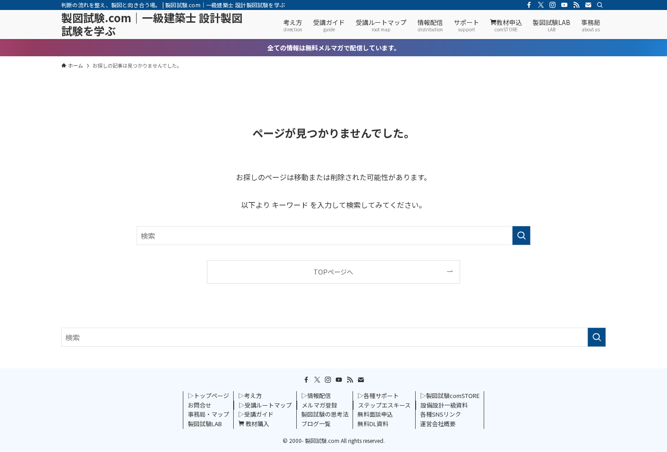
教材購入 (256, 423)
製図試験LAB (205, 423)
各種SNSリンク (440, 414)
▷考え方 (250, 395)
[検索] (600, 5)
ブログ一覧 (316, 423)
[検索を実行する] (521, 235)
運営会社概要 (438, 423)
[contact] (588, 5)
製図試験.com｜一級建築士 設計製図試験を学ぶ (151, 24)
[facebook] (529, 5)
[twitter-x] (541, 5)
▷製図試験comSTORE (450, 395)
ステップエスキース (384, 405)
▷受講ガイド (256, 414)
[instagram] (553, 5)
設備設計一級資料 (444, 405)
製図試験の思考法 (324, 414)
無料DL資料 (373, 423)
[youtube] (564, 5)
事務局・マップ (208, 414)
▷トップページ (208, 395)
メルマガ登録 (319, 405)
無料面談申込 (375, 414)
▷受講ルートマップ (265, 405)
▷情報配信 (316, 395)
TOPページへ (333, 271)
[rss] (576, 5)
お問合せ (199, 405)
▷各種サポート (378, 395)
